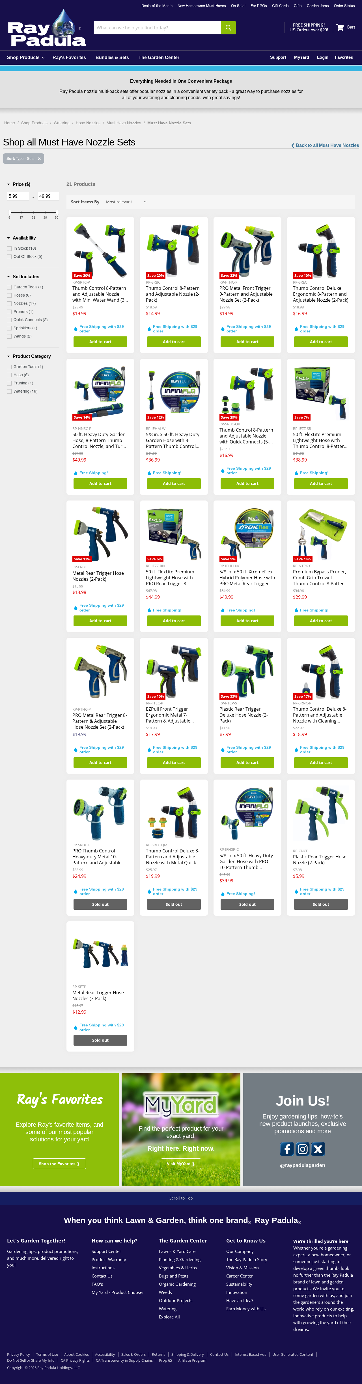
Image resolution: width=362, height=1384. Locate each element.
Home (9, 123)
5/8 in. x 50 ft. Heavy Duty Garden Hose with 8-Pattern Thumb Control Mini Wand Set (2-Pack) (172, 443)
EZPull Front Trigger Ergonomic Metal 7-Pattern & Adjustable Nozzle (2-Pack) (168, 718)
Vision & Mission (242, 1267)
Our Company (240, 1251)
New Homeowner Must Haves (202, 6)
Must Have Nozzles (124, 123)
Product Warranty (109, 1259)
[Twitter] (318, 1149)
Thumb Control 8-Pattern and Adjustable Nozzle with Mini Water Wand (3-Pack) (99, 297)
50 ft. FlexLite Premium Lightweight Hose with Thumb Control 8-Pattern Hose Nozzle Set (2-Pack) (320, 443)
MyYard (301, 57)
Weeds (165, 1292)
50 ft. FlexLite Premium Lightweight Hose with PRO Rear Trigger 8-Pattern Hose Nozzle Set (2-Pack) (171, 584)
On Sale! (238, 6)
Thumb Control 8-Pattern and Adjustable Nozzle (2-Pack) (173, 294)
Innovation (236, 1292)
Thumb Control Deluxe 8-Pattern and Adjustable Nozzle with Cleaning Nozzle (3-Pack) (319, 718)
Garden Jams (318, 6)
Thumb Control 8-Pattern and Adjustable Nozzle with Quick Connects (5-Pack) (246, 439)
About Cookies (76, 1354)
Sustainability (239, 1284)
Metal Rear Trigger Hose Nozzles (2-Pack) (98, 576)
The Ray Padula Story (246, 1259)
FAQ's (97, 1284)
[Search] (228, 27)
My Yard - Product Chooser (118, 1292)
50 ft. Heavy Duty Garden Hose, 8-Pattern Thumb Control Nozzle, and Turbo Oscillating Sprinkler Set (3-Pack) (100, 446)
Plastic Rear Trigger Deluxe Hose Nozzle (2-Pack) (243, 715)
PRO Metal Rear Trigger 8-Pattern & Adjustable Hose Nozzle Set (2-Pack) (99, 721)
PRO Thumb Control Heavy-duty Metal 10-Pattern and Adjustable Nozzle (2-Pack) (97, 860)
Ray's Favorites (69, 57)
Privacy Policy (18, 1354)
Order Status (344, 6)
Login (322, 57)
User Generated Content (292, 1354)
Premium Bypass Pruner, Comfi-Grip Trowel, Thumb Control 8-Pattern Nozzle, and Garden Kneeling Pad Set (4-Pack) (320, 584)
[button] (18, 184)
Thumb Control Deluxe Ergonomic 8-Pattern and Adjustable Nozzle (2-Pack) (320, 294)
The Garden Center (159, 57)
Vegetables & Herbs (178, 1267)
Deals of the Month (157, 6)
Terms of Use (47, 1354)
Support (278, 57)
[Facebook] (287, 1149)
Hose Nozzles (88, 123)
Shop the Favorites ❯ (59, 1163)
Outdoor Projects (175, 1300)
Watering (62, 123)
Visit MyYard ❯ (181, 1163)
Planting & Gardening (180, 1259)
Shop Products (24, 57)
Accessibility (105, 1354)
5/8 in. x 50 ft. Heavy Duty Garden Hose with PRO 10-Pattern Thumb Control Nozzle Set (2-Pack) (246, 867)
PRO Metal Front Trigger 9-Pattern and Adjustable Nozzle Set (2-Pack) (246, 294)
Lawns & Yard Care (177, 1251)
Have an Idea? (239, 1300)
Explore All (169, 1317)
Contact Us (102, 1276)
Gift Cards (280, 6)
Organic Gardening (177, 1284)
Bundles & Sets (112, 57)
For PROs (259, 6)
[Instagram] (303, 1149)
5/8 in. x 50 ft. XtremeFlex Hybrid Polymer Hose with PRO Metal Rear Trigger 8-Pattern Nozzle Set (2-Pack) (247, 584)
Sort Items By (85, 201)
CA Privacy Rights (75, 1360)
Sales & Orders (133, 1354)
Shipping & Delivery (187, 1354)
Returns (158, 1354)
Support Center (106, 1251)
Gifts (298, 6)
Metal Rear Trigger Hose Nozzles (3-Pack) (98, 995)
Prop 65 (165, 1360)
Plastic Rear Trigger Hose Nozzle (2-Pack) (319, 860)
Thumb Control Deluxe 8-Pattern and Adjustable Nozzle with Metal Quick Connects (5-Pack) (172, 860)
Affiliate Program (192, 1360)
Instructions (103, 1267)
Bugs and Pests (173, 1276)
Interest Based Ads (250, 1354)
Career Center (239, 1276)
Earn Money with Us (246, 1308)
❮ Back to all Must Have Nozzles (325, 145)
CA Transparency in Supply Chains (124, 1360)
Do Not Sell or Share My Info (31, 1360)
